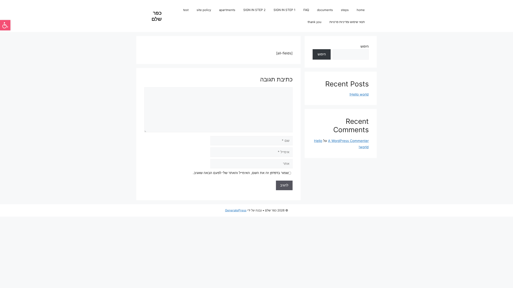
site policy (204, 10)
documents (325, 10)
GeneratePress (235, 210)
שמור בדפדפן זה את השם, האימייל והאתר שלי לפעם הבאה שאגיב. (240, 173)
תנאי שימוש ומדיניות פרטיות (347, 22)
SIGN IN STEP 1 (284, 10)
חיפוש (365, 46)
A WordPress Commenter (348, 141)
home (361, 10)
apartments (227, 10)
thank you (314, 22)
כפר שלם (156, 16)
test (186, 10)
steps (345, 10)
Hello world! (359, 94)
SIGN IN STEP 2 (254, 10)
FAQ (306, 10)
